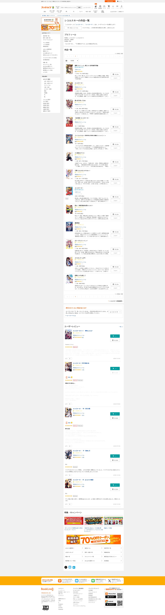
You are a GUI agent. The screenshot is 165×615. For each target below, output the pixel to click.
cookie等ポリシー (93, 600)
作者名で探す (46, 105)
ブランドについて (93, 592)
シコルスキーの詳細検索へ (116, 301)
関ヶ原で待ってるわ (80, 100)
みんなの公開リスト (47, 66)
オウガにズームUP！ (80, 258)
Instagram (60, 604)
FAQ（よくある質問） (78, 599)
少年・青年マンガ (52, 11)
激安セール (45, 51)
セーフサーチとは (71, 315)
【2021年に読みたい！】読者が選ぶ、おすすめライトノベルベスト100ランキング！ (93, 529)
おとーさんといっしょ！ (81, 240)
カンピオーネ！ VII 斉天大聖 (81, 408)
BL (66, 11)
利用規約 (91, 595)
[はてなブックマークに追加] (73, 568)
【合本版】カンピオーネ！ (82, 118)
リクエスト (75, 604)
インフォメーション (77, 600)
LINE (59, 600)
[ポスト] (65, 567)
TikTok (59, 605)
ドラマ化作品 (46, 44)
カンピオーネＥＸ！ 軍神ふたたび (82, 331)
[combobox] (68, 7)
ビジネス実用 (95, 11)
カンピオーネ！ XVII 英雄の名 (81, 363)
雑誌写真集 (102, 11)
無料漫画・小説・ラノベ (64, 592)
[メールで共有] (69, 568)
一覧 (121, 326)
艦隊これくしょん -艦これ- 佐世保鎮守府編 (86, 65)
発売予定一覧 (46, 36)
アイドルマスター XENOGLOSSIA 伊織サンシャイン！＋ (90, 135)
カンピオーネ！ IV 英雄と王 (81, 450)
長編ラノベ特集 (108, 528)
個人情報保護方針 (93, 597)
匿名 (69, 377)
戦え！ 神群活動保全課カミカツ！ (84, 205)
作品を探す (75, 592)
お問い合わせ (76, 602)
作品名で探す (46, 103)
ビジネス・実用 (47, 89)
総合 (45, 11)
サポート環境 (76, 597)
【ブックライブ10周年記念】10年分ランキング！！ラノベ (73, 528)
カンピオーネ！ (79, 24)
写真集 (45, 93)
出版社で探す (46, 109)
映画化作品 (45, 46)
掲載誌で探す (46, 107)
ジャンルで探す (46, 99)
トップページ (61, 590)
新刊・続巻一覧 (46, 38)
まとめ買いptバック (47, 53)
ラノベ (80, 11)
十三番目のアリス (79, 153)
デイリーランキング (47, 39)
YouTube (60, 607)
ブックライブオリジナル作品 (50, 57)
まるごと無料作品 (47, 49)
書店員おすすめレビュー (48, 68)
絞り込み (57, 7)
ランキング (61, 595)
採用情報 (91, 593)
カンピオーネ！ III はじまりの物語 (83, 480)
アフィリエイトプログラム (79, 605)
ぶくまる (45, 72)
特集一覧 (45, 62)
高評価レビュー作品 (47, 70)
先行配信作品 (46, 59)
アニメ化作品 (46, 42)
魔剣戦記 (77, 223)
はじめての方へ (114, 11)
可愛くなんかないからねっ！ (82, 170)
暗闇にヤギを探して (80, 275)
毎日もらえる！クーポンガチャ (50, 55)
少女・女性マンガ (59, 11)
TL (73, 11)
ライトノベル (47, 85)
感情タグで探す (46, 111)
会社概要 (91, 590)
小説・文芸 (88, 11)
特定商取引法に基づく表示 (95, 599)
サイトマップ (92, 602)
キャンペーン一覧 (47, 64)
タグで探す (45, 101)
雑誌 (45, 91)
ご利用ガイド (121, 11)
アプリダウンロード (77, 593)
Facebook (60, 609)
